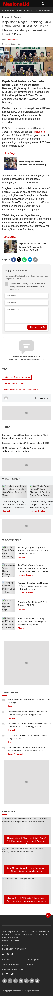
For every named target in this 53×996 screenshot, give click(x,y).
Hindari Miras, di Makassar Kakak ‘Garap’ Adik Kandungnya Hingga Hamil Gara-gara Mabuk (26, 841)
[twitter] (19, 259)
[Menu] (48, 3)
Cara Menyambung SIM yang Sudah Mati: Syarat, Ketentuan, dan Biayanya (26, 869)
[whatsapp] (24, 259)
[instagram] (26, 980)
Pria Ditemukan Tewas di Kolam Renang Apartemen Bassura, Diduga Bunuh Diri (26, 749)
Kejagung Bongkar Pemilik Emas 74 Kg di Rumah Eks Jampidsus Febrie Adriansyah (33, 586)
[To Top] (48, 915)
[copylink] (35, 259)
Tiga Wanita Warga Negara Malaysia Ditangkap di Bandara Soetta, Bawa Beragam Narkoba (33, 568)
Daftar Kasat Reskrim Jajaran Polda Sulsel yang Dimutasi (27, 737)
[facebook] (13, 259)
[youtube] (31, 980)
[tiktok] (37, 980)
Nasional (17, 17)
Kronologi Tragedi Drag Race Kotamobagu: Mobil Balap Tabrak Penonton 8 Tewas (25, 436)
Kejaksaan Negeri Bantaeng (17, 377)
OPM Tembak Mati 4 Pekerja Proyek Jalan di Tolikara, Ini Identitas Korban (23, 449)
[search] (43, 3)
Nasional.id (13, 39)
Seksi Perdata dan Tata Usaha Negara (22, 389)
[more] (49, 811)
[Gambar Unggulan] (26, 75)
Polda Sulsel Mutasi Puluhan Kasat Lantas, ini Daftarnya (28, 701)
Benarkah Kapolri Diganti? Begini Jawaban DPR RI (25, 443)
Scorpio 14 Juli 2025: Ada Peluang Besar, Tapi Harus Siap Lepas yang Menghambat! (26, 899)
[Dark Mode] (37, 3)
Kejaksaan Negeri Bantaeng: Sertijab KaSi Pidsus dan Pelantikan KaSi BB (33, 247)
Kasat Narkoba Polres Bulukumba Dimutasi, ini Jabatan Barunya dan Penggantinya (29, 725)
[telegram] (30, 259)
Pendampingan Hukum (14, 383)
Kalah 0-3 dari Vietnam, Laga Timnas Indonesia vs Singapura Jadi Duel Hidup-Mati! (32, 621)
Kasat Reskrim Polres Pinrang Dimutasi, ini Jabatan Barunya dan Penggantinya (27, 713)
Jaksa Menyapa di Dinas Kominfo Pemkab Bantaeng (32, 163)
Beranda (5, 17)
